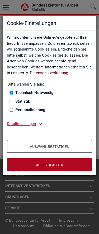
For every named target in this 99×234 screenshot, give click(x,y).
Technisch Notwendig (34, 92)
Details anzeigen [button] (21, 123)
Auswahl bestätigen (49, 147)
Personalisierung (30, 109)
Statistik (22, 101)
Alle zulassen (49, 165)
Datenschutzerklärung (49, 73)
